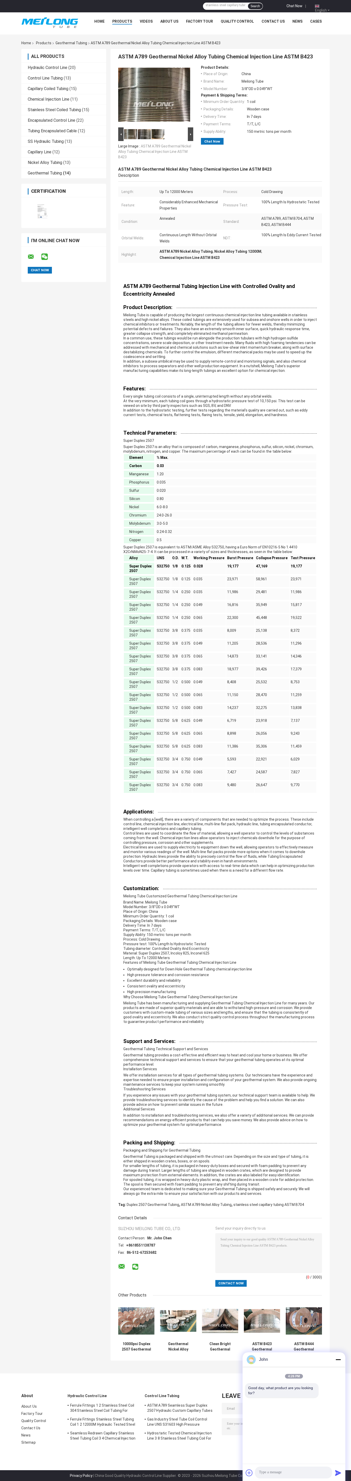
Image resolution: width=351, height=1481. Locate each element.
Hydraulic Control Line (47, 67)
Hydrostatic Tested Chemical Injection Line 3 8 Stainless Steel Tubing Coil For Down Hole (179, 1436)
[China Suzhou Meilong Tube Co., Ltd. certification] (42, 209)
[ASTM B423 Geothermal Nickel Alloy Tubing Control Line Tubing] (262, 1321)
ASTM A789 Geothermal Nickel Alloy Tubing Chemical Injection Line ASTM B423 (154, 151)
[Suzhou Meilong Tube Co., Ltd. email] (34, 257)
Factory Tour (199, 21)
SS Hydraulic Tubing (46, 141)
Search (255, 6)
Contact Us (273, 21)
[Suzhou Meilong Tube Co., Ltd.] (50, 22)
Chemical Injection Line (48, 99)
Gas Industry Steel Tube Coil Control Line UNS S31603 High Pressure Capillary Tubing (177, 1422)
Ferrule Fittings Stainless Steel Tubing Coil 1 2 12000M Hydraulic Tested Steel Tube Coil (102, 1422)
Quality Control (237, 21)
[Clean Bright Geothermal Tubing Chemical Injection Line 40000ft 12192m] (220, 1321)
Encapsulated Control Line (51, 120)
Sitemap (28, 1442)
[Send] (338, 1472)
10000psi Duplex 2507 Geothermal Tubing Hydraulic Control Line (136, 1347)
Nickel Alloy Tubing (45, 162)
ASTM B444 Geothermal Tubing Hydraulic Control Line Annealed (304, 1347)
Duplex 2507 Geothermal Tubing (153, 1205)
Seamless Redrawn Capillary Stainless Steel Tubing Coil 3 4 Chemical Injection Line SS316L (102, 1436)
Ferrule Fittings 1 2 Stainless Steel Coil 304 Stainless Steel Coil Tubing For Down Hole (102, 1408)
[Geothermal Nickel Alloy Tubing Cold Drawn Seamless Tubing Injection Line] (178, 1321)
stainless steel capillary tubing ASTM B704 (268, 1205)
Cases (316, 21)
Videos (146, 21)
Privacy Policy (81, 1476)
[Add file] (249, 1472)
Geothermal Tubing (71, 43)
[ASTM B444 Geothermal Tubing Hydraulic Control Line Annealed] (304, 1321)
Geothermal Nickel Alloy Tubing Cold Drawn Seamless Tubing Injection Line (178, 1347)
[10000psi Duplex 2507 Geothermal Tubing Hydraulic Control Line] (136, 1321)
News (297, 21)
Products (122, 21)
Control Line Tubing (45, 78)
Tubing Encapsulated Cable (52, 130)
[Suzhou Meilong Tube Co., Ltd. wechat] (47, 257)
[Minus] (338, 1359)
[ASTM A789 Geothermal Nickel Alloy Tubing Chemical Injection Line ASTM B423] (154, 95)
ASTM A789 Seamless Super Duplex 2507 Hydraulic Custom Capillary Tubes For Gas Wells (180, 1408)
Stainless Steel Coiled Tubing (54, 109)
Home (99, 21)
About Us (169, 21)
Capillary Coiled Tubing (48, 88)
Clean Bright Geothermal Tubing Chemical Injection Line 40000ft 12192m (220, 1347)
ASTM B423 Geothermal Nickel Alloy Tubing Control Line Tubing (262, 1347)
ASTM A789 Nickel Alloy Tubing (206, 1205)
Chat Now (294, 6)
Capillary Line (39, 152)
